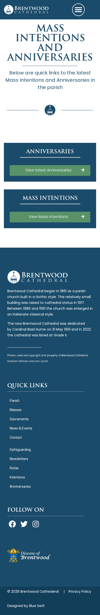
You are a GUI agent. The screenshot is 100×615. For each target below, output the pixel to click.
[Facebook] (12, 524)
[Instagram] (36, 524)
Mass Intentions (50, 198)
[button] (78, 9)
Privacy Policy (79, 592)
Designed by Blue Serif (26, 606)
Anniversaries (50, 151)
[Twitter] (24, 524)
